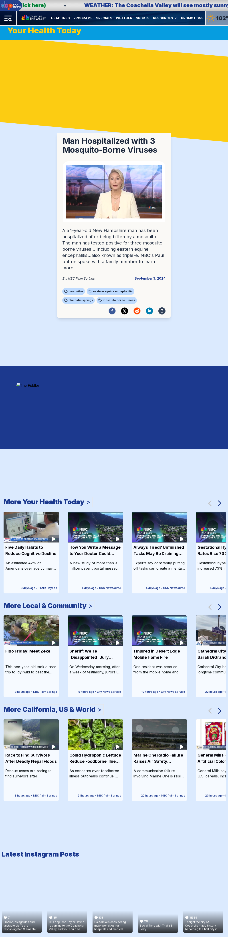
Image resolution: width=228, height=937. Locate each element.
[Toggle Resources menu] (176, 18)
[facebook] (112, 310)
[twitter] (124, 310)
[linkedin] (149, 310)
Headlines (60, 18)
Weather (124, 18)
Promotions (192, 18)
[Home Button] (34, 18)
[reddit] (137, 310)
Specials (104, 18)
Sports (142, 18)
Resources (163, 18)
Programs (83, 18)
